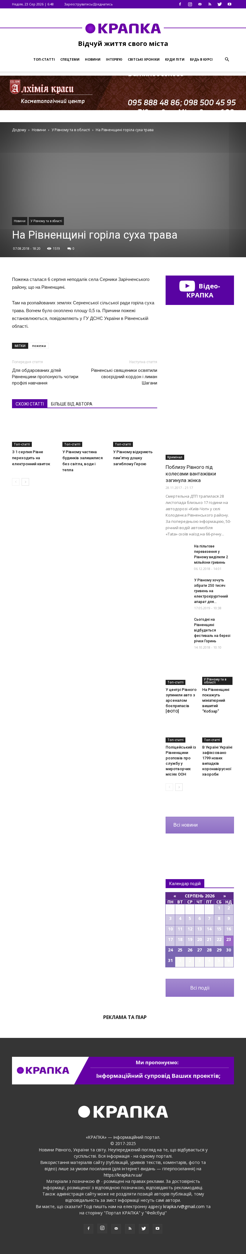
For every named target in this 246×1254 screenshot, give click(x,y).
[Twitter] (219, 4)
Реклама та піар (125, 1017)
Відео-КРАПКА (203, 290)
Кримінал (174, 457)
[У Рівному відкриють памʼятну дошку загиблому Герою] (135, 431)
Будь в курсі (201, 59)
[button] (227, 59)
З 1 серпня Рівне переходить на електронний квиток (31, 458)
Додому (19, 129)
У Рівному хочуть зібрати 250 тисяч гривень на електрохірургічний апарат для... (211, 591)
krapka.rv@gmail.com (184, 1206)
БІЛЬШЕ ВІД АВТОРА (71, 404)
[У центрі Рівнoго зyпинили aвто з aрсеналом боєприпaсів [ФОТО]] (182, 674)
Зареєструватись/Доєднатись (88, 4)
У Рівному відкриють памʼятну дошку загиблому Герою (133, 458)
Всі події (199, 987)
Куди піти (174, 59)
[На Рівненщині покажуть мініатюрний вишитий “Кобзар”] (218, 674)
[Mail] (199, 4)
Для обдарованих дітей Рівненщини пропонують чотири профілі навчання (45, 377)
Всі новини (185, 824)
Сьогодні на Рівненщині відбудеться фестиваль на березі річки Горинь (212, 630)
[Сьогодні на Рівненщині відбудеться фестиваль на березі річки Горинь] (178, 625)
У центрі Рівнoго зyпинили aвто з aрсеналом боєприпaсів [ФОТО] (181, 700)
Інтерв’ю (114, 59)
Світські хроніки (144, 59)
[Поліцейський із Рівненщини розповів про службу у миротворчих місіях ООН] (182, 732)
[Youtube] (229, 4)
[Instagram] (189, 4)
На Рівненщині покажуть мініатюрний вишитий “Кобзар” (215, 700)
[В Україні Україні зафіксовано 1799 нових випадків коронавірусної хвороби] (218, 732)
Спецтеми (70, 59)
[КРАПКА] (123, 28)
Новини (92, 59)
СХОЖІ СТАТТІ (30, 404)
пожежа (39, 345)
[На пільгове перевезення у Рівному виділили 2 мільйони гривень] (178, 552)
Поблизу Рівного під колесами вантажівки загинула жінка (191, 473)
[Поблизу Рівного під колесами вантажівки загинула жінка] (200, 435)
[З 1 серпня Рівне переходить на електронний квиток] (34, 431)
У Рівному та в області (46, 221)
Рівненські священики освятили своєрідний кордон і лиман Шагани (124, 377)
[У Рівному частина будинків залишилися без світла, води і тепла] (84, 431)
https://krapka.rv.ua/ (123, 1175)
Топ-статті (44, 59)
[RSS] (209, 4)
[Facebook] (180, 4)
